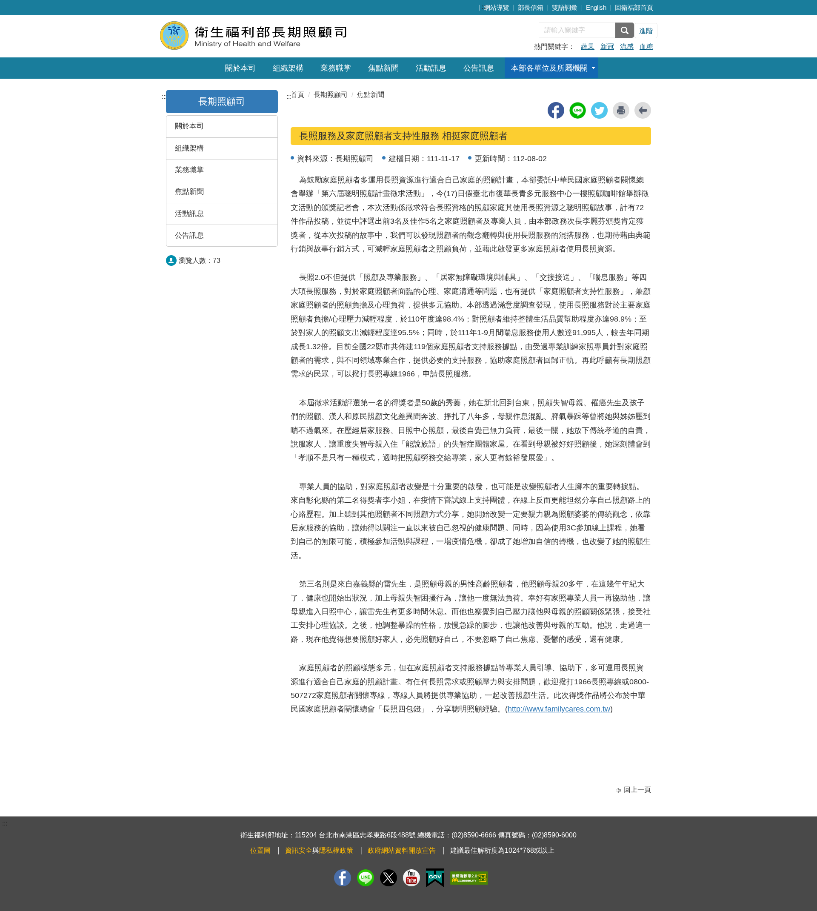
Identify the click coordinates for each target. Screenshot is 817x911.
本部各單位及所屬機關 (549, 68)
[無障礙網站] (469, 878)
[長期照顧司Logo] (263, 35)
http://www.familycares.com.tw (559, 709)
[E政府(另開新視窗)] (435, 878)
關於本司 (240, 68)
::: (484, 6)
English (596, 7)
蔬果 (587, 46)
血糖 (646, 46)
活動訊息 (431, 68)
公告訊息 (478, 68)
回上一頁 (637, 789)
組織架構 (288, 68)
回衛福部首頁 (634, 7)
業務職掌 (335, 68)
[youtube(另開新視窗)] (411, 877)
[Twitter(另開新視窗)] (388, 877)
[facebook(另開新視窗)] (556, 110)
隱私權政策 (336, 850)
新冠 (607, 46)
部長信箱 (530, 7)
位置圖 (260, 850)
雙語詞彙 (564, 7)
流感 (627, 46)
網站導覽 (496, 7)
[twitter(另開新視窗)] (599, 110)
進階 (646, 30)
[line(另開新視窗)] (577, 110)
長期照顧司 (331, 94)
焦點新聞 (383, 68)
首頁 (297, 94)
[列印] (621, 110)
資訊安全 (298, 850)
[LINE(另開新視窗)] (365, 877)
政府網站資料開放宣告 (402, 850)
